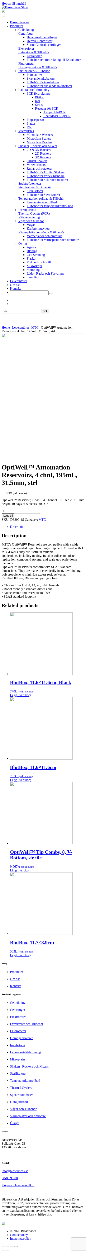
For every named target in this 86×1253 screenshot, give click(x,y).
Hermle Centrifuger (39, 41)
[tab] (47, 527)
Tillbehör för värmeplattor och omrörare (53, 240)
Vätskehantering (29, 217)
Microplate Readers (39, 142)
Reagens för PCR (46, 108)
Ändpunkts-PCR (54, 112)
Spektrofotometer (29, 183)
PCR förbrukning (38, 93)
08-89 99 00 (10, 1178)
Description (17, 526)
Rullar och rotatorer (39, 168)
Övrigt (22, 243)
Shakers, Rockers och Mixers (37, 146)
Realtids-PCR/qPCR (57, 116)
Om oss (15, 285)
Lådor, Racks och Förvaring (45, 273)
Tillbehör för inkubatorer (43, 82)
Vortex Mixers (36, 164)
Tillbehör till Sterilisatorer (43, 195)
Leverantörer (18, 281)
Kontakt (15, 288)
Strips (39, 104)
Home (6, 327)
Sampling (33, 277)
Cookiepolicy (19, 1235)
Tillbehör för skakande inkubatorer (49, 86)
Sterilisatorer (35, 191)
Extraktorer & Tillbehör (33, 52)
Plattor (39, 97)
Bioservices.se (19, 22)
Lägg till (8, 515)
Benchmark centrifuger (42, 37)
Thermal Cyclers (21, 1087)
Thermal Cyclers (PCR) (34, 213)
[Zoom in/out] (16, 1246)
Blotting (32, 251)
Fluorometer (26, 63)
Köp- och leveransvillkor (18, 1185)
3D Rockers (43, 157)
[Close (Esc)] (3, 1246)
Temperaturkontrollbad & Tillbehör (41, 198)
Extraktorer (34, 56)
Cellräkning (26, 29)
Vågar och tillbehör (31, 221)
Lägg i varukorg (20, 695)
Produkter (16, 26)
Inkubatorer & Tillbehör (34, 71)
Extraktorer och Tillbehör (26, 1024)
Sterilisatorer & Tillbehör (34, 187)
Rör (37, 101)
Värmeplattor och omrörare (44, 236)
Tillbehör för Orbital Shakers (45, 172)
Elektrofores (26, 48)
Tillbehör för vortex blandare (45, 176)
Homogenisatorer (21, 1038)
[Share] (7, 1246)
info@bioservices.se (15, 1171)
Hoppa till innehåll (14, 3)
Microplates (26, 131)
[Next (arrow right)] (7, 1250)
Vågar (31, 225)
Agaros (31, 247)
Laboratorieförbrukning (33, 89)
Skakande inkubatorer (41, 78)
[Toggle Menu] (3, 16)
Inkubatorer (34, 74)
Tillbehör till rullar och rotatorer (47, 180)
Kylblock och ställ (39, 262)
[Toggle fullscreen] (11, 1246)
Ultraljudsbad (27, 210)
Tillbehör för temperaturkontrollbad (50, 206)
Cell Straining (36, 255)
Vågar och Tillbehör (23, 1109)
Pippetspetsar (35, 119)
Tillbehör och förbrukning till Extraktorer (54, 59)
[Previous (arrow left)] (3, 1250)
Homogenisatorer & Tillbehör (37, 67)
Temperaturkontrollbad (42, 202)
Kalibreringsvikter (39, 228)
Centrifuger (25, 33)
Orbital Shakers (37, 161)
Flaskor (32, 258)
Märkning (33, 270)
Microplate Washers (40, 134)
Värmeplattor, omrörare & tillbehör (41, 232)
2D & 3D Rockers (39, 149)
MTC (35, 327)
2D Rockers (43, 153)
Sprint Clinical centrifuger (44, 44)
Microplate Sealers (39, 138)
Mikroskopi (34, 266)
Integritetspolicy (20, 1238)
